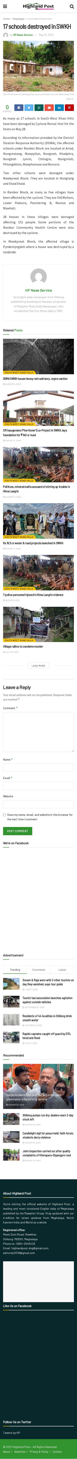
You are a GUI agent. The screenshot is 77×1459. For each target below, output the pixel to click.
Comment (10, 708)
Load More (38, 665)
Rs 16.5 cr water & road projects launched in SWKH (33, 543)
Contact (57, 1451)
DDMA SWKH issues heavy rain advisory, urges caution (35, 378)
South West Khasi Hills (39, 18)
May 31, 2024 (46, 35)
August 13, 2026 (13, 497)
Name (8, 759)
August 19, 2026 (13, 384)
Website (8, 796)
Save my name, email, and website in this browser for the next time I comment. (40, 817)
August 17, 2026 (13, 440)
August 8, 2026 (12, 600)
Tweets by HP (11, 1432)
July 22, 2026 (11, 652)
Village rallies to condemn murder (23, 646)
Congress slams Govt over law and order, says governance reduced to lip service (33, 1097)
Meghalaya (18, 18)
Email (8, 778)
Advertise (19, 1451)
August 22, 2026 (16, 1104)
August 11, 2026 (13, 548)
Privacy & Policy (39, 1451)
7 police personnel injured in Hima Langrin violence (33, 595)
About (6, 1451)
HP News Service (23, 35)
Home (6, 18)
